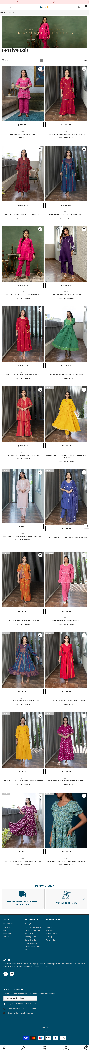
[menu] (3, 7)
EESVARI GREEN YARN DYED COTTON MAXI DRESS (66, 375)
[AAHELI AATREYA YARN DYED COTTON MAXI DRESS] (66, 173)
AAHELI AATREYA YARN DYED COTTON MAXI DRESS (66, 214)
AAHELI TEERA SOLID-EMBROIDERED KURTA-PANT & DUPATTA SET (66, 539)
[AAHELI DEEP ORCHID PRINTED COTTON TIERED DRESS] (23, 820)
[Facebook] (5, 974)
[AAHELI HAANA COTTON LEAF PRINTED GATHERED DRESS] (66, 820)
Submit (45, 998)
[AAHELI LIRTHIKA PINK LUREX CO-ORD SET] (66, 579)
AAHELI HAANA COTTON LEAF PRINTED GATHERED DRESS (66, 861)
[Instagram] (12, 974)
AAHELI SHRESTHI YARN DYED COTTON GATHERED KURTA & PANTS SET (66, 456)
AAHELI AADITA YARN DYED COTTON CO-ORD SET (23, 455)
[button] (41, 60)
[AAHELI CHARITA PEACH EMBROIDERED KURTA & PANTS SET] (23, 496)
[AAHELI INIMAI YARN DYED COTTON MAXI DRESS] (23, 660)
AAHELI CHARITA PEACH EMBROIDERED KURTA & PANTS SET (23, 536)
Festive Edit (10, 12)
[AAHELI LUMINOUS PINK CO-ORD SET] (23, 93)
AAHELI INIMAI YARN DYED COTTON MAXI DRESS (23, 701)
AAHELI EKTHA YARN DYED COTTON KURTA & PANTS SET (66, 134)
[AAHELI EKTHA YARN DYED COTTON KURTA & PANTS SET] (66, 93)
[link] (23, 899)
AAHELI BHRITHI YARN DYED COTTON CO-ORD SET (23, 620)
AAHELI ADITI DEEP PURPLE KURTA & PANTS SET (66, 295)
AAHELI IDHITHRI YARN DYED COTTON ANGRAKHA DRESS (66, 701)
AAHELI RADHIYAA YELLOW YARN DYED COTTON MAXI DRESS (22, 781)
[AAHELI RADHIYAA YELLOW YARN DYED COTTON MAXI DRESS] (23, 740)
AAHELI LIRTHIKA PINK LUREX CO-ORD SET (66, 620)
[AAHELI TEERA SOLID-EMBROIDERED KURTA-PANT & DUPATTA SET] (66, 497)
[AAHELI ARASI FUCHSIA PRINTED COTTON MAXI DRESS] (66, 740)
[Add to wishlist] (40, 69)
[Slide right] (84, 899)
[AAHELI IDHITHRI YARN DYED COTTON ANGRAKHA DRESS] (66, 660)
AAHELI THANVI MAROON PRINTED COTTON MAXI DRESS (22, 214)
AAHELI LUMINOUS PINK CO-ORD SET (22, 134)
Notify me (66, 446)
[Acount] (79, 7)
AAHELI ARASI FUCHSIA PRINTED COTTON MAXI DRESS (66, 781)
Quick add (22, 125)
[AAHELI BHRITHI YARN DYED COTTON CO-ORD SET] (23, 579)
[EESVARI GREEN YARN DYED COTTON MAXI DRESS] (66, 334)
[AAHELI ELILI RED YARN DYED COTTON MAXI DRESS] (23, 334)
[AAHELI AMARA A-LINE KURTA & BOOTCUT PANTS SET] (23, 254)
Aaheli (22, 131)
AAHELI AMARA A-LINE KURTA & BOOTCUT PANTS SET (23, 295)
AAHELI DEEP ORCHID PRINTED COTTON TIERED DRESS (23, 861)
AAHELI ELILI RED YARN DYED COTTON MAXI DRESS (23, 375)
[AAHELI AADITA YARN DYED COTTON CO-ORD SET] (23, 414)
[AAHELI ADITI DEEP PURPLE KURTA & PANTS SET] (66, 254)
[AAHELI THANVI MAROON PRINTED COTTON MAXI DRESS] (23, 173)
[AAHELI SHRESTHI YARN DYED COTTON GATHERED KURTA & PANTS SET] (66, 414)
